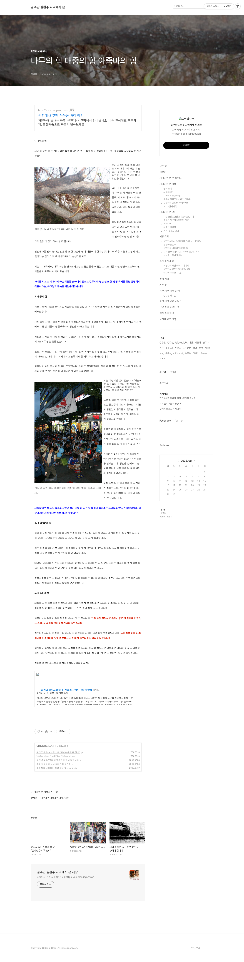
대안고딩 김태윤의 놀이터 (201, 911)
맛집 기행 (164, 278)
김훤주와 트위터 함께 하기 (201, 888)
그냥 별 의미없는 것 (169, 307)
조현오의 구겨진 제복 (172, 255)
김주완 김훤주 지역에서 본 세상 (50, 7)
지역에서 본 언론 (168, 212)
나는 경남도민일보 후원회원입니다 (178, 216)
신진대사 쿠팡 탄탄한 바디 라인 (61, 115)
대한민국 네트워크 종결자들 (175, 248)
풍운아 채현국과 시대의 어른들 (177, 199)
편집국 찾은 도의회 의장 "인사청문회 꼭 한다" (58, 752)
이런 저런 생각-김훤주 (170, 301)
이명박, (163, 358)
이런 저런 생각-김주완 (170, 290)
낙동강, (178, 348)
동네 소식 (167, 188)
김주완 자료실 (169, 295)
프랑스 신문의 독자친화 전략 (176, 220)
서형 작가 (164, 236)
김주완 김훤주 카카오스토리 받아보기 (201, 922)
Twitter (179, 420)
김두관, (163, 342)
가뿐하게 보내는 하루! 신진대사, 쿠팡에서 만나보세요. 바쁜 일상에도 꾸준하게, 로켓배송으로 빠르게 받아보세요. (87, 122)
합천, (162, 353)
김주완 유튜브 (197, 931)
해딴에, (196, 353)
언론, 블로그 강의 (171, 231)
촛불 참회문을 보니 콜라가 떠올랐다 (53, 764)
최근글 (163, 371)
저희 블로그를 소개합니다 (171, 403)
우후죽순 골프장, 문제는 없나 (176, 203)
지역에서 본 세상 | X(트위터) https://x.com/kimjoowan (65, 877)
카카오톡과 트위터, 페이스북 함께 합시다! (178, 398)
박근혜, (198, 342)
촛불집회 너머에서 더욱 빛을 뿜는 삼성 (54, 768)
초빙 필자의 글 (167, 260)
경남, (162, 348)
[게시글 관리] (51, 731)
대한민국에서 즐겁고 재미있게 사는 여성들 (182, 241)
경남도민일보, (181, 342)
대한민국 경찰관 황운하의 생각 (177, 269)
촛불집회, (169, 348)
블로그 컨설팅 (169, 227)
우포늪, (204, 353)
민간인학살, (178, 353)
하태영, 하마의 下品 (172, 273)
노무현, (188, 353)
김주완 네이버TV (198, 936)
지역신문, (187, 348)
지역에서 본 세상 (44, 746)
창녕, (195, 348)
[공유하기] (46, 731)
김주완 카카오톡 (198, 942)
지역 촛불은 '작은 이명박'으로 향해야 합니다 (57, 760)
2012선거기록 (170, 206)
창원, (201, 348)
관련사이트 (195, 947)
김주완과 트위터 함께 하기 (201, 876)
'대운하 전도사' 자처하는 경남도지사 (53, 756)
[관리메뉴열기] (237, 6)
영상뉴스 (164, 172)
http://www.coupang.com (53, 110)
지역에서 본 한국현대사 (171, 177)
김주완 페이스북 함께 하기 (201, 899)
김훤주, (208, 348)
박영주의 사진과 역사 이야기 (176, 265)
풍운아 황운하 (169, 244)
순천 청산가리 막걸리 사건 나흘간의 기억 (181, 251)
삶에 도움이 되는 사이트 (170, 409)
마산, (191, 342)
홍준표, (168, 353)
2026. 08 (186, 460)
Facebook (165, 420)
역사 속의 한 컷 (167, 313)
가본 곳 (163, 284)
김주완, (170, 342)
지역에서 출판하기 (171, 195)
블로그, (206, 342)
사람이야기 (168, 192)
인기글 (173, 371)
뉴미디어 (167, 223)
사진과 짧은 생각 (168, 319)
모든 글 (163, 165)
